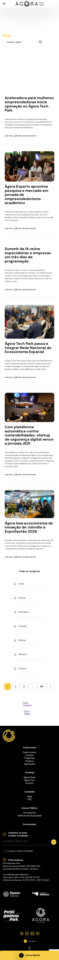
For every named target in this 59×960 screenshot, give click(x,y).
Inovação (22, 626)
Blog (29, 796)
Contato (29, 755)
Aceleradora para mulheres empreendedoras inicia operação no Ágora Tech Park (29, 104)
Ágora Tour (29, 780)
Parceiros (22, 654)
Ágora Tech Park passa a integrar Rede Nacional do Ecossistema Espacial (28, 347)
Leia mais (9, 136)
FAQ (29, 799)
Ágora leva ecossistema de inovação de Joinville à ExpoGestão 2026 (29, 527)
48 (41, 686)
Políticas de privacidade (30, 815)
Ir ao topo (31, 941)
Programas (29, 758)
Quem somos (29, 752)
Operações (29, 764)
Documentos (29, 812)
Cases (21, 583)
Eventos (22, 597)
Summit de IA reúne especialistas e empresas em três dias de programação (28, 255)
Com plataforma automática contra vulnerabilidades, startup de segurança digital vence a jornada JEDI (29, 435)
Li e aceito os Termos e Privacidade (20, 851)
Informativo (23, 612)
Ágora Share (29, 777)
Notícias (22, 640)
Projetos (22, 668)
